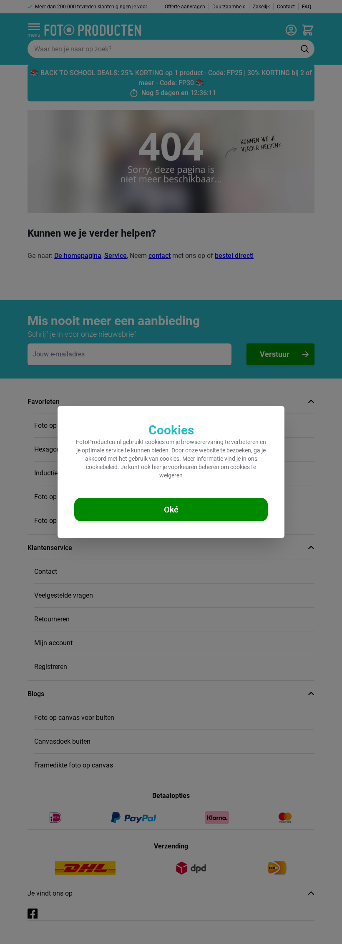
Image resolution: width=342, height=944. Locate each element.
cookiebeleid (102, 467)
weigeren (171, 475)
